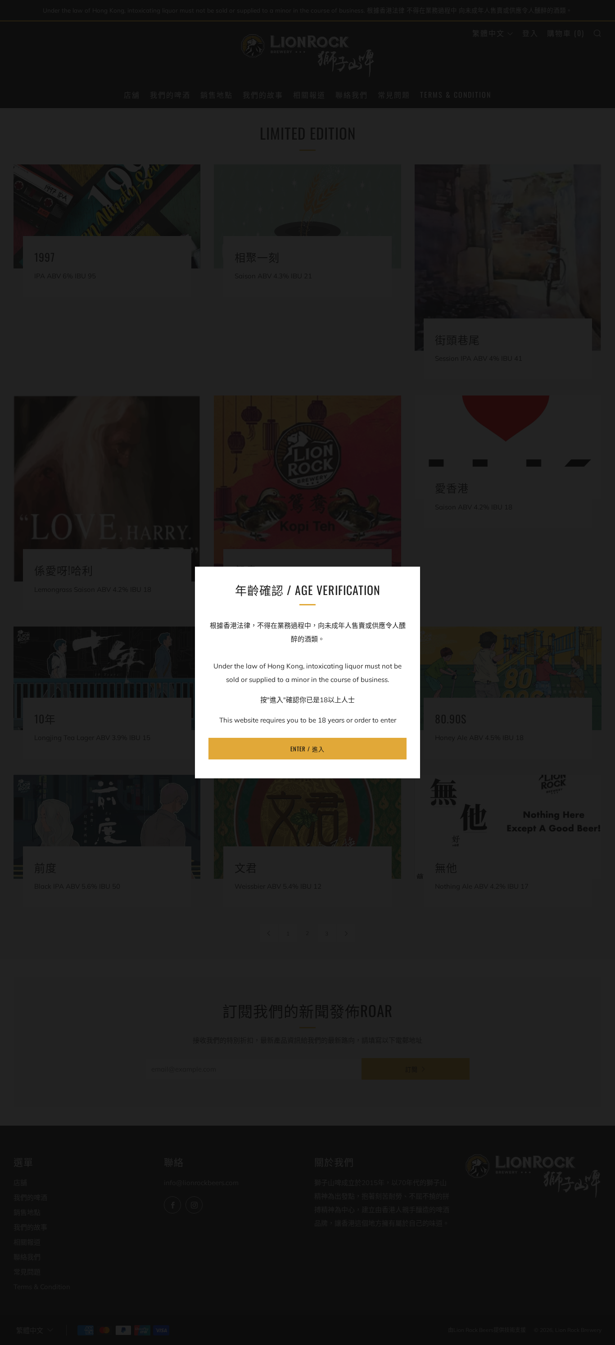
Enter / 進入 (307, 748)
